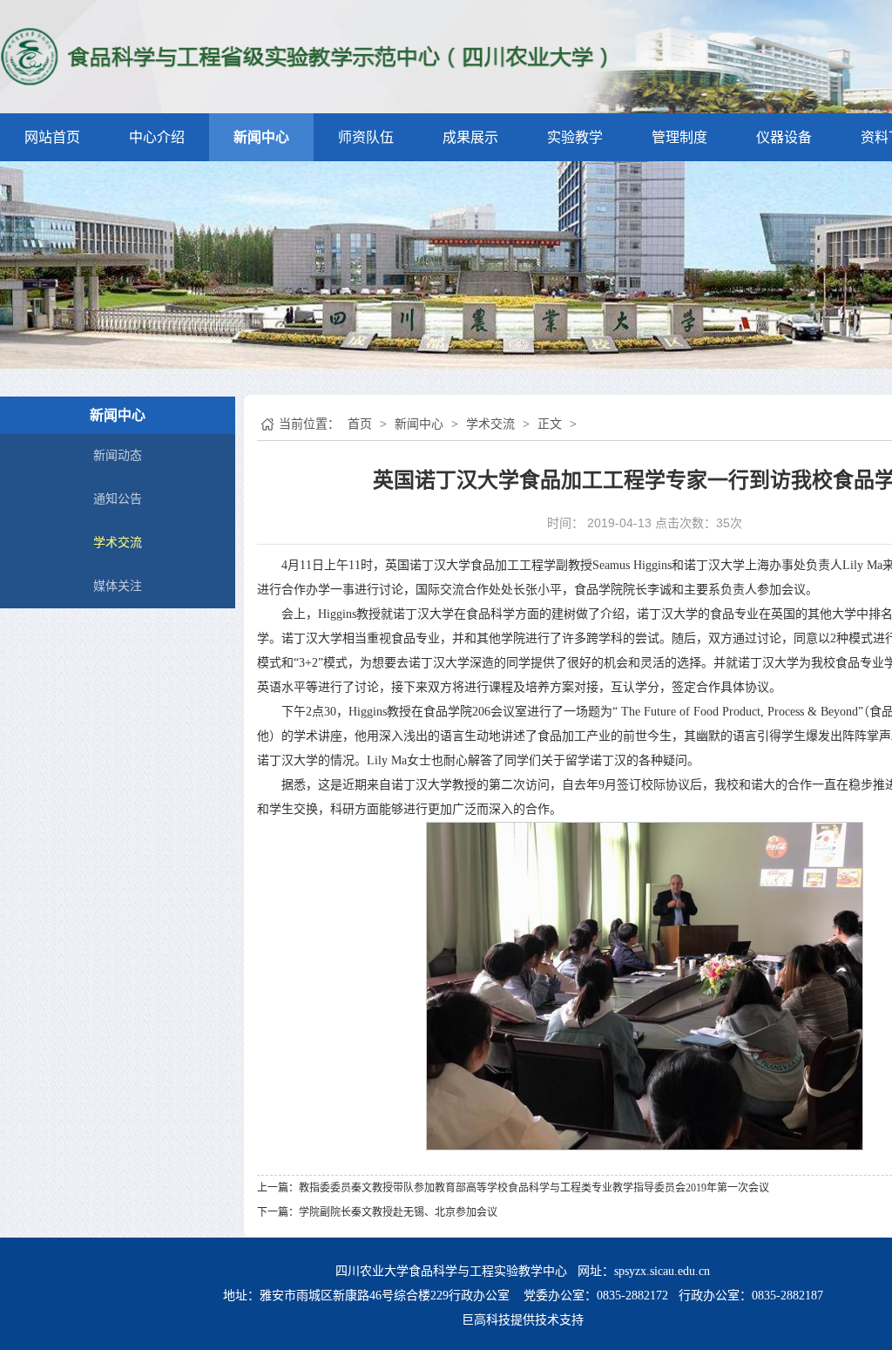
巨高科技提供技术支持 (523, 1319)
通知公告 (117, 498)
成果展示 (470, 137)
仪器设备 (784, 137)
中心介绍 (157, 137)
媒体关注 (117, 586)
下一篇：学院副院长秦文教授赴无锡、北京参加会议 (377, 1212)
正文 (549, 424)
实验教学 (575, 137)
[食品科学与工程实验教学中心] (305, 55)
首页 (360, 424)
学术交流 (117, 542)
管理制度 (679, 137)
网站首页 (52, 137)
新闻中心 (261, 137)
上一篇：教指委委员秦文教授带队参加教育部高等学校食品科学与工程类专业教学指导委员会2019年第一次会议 (513, 1188)
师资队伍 (366, 137)
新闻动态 (117, 455)
